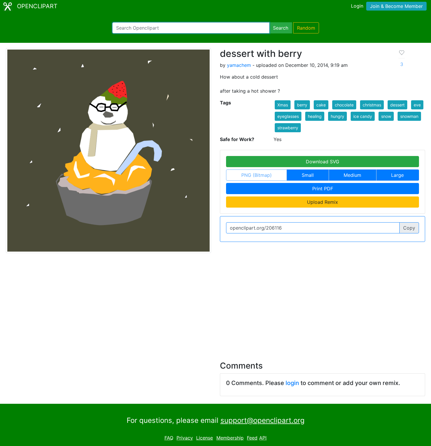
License (204, 438)
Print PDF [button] (322, 188)
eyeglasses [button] (288, 116)
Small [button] (308, 175)
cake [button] (321, 104)
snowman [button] (409, 116)
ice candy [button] (362, 116)
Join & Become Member (396, 6)
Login (357, 6)
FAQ (168, 438)
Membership (230, 438)
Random (306, 28)
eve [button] (417, 104)
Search (280, 28)
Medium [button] (352, 175)
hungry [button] (337, 116)
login (292, 382)
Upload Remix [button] (322, 202)
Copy (409, 228)
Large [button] (397, 175)
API (263, 438)
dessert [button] (397, 104)
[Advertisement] (215, 303)
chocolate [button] (344, 104)
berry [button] (302, 104)
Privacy (185, 438)
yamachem (239, 65)
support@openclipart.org (262, 420)
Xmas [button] (282, 104)
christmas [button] (372, 104)
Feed (252, 438)
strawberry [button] (287, 127)
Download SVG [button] (322, 162)
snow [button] (386, 116)
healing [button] (315, 116)
